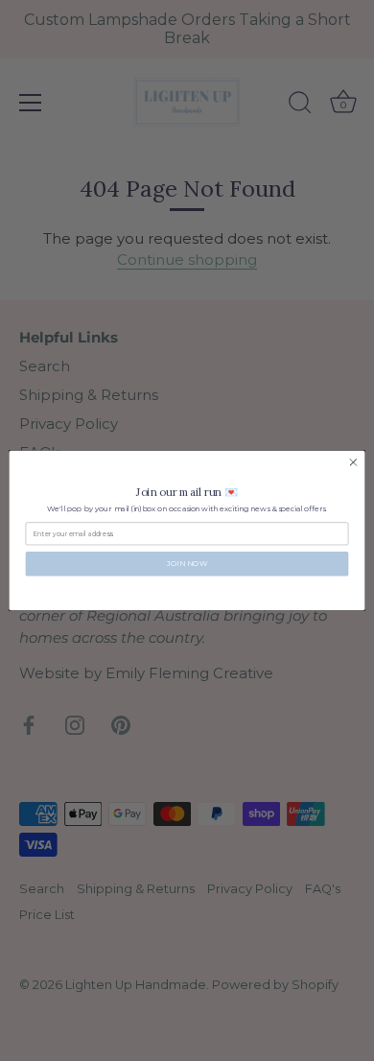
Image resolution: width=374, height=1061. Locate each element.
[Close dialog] (353, 463)
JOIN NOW (187, 563)
